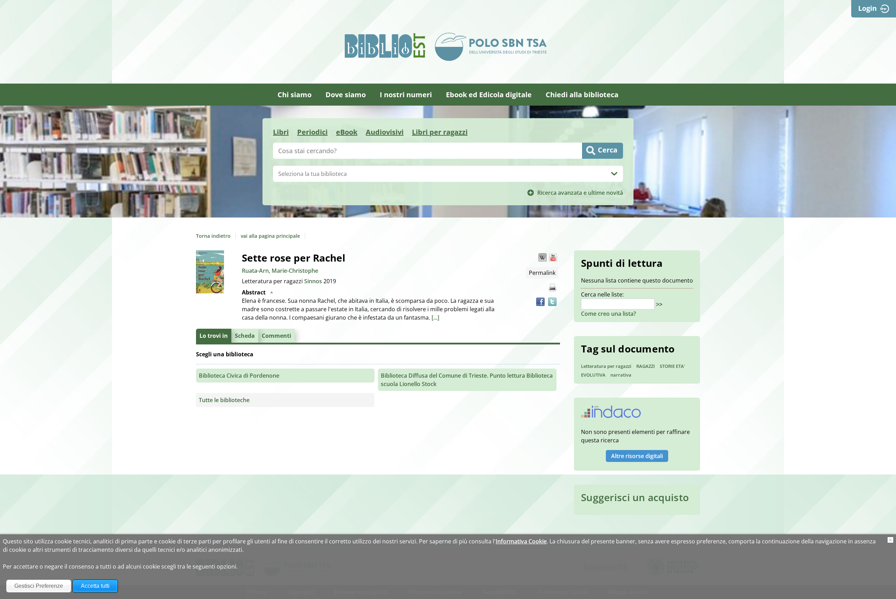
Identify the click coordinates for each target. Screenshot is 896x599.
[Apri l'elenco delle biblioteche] (614, 174)
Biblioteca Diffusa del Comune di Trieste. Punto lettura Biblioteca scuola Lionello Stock (467, 380)
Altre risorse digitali (637, 456)
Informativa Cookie (521, 541)
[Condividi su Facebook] (540, 302)
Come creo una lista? (608, 314)
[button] (542, 257)
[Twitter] (552, 302)
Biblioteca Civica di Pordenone (239, 375)
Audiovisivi (385, 132)
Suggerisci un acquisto (635, 497)
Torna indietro (213, 236)
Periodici (312, 132)
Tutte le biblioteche (224, 400)
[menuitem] (294, 95)
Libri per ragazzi (440, 132)
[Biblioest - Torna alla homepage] (385, 45)
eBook (346, 132)
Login (867, 8)
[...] (435, 317)
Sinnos (313, 281)
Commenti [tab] (276, 336)
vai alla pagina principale (270, 236)
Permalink (542, 273)
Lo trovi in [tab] (214, 336)
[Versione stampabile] (552, 288)
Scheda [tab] (245, 336)
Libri (281, 132)
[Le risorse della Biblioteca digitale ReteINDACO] (611, 414)
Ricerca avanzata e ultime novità (580, 193)
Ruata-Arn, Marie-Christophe (280, 270)
